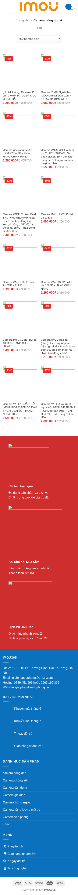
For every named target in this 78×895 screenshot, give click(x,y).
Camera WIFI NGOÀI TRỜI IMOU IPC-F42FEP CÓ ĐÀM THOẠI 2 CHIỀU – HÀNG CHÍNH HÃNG (20, 409)
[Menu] (5, 6)
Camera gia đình (14, 795)
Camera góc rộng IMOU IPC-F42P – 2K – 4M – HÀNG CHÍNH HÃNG (17, 153)
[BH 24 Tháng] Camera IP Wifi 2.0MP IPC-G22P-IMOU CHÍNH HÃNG (20, 95)
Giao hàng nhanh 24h (28, 746)
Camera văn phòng (16, 817)
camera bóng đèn (14, 773)
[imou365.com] (39, 6)
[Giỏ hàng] (70, 7)
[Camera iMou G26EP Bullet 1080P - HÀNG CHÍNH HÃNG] (20, 318)
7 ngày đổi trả (23, 733)
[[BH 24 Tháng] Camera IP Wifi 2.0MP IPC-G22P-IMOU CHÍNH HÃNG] (20, 71)
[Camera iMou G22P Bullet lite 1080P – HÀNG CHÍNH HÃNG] (58, 261)
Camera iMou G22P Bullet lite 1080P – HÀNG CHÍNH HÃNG (57, 285)
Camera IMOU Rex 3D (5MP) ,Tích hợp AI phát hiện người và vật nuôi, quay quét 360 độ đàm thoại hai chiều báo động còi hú (58, 346)
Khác (6, 824)
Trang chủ (23, 20)
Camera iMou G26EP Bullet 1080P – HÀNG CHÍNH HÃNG (19, 343)
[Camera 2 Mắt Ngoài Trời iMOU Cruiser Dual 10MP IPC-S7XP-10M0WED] (58, 71)
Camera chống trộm (16, 780)
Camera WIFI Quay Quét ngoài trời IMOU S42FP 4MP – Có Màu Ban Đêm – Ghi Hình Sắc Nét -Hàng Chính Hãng (58, 411)
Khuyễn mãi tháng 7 (27, 721)
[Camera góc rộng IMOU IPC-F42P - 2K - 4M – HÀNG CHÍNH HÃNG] (20, 129)
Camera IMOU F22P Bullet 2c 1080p (57, 216)
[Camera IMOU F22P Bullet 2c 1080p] (58, 193)
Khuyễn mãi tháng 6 (27, 708)
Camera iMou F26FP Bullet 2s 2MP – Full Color (19, 284)
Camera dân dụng (15, 787)
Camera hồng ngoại (17, 802)
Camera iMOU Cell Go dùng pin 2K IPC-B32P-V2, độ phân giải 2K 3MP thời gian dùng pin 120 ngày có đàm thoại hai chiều (58, 157)
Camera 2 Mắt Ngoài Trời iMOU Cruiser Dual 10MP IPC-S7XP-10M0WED (56, 95)
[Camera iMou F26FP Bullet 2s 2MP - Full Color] (20, 261)
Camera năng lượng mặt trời (22, 809)
